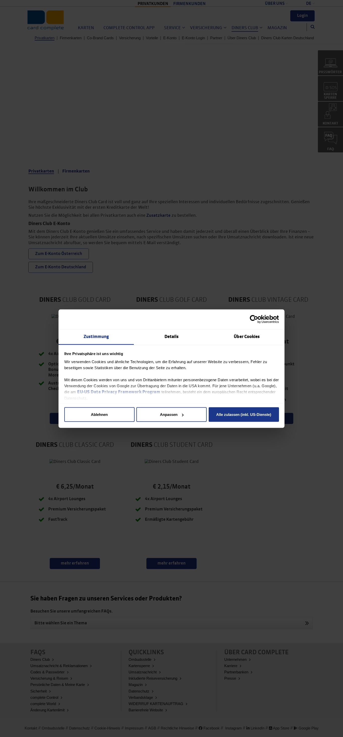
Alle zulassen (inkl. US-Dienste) (243, 414)
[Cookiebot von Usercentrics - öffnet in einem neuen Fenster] (257, 319)
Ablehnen (99, 414)
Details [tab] (171, 336)
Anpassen (169, 414)
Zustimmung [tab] (96, 336)
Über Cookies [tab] (247, 336)
